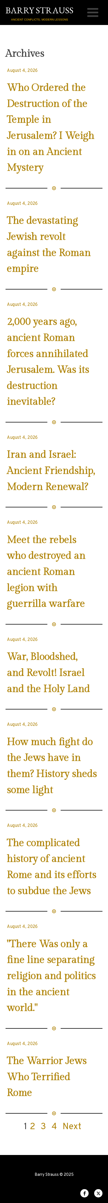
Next (72, 1126)
